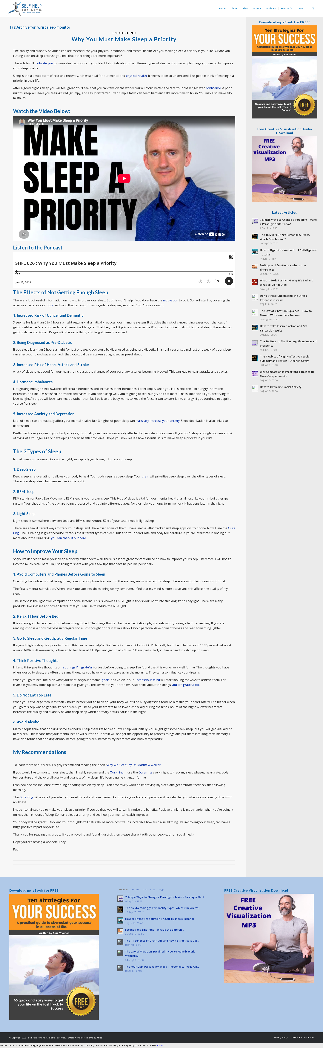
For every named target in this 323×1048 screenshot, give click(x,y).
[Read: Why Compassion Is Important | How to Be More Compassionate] (255, 373)
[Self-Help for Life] (24, 8)
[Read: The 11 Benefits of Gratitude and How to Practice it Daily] (120, 942)
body (50, 305)
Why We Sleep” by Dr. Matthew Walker (134, 765)
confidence (213, 88)
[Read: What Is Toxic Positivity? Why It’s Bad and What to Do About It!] (255, 282)
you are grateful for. (186, 685)
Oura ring (117, 772)
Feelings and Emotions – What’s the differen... (154, 929)
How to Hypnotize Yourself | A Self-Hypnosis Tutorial (159, 919)
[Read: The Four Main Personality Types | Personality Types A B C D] (120, 968)
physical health (136, 76)
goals (105, 680)
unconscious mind (147, 680)
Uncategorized (124, 33)
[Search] (312, 8)
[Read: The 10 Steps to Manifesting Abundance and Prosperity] (255, 343)
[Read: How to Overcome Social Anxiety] (255, 388)
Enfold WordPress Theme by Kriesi (85, 1037)
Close (160, 1045)
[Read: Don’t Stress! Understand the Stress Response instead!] (255, 297)
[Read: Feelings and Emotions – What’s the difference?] (255, 266)
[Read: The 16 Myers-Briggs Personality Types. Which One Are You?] (255, 236)
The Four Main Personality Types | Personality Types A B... (162, 966)
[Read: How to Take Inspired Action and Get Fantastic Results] (255, 327)
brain (145, 476)
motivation (170, 300)
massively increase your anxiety (158, 421)
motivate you (44, 63)
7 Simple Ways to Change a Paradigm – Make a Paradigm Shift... (165, 897)
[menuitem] (222, 8)
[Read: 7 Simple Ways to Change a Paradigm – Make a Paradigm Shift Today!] (255, 221)
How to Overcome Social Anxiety (280, 387)
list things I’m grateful (77, 667)
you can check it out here (68, 538)
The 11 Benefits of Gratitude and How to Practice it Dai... (162, 940)
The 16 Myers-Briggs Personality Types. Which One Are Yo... (162, 908)
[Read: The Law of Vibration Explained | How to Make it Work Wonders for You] (255, 312)
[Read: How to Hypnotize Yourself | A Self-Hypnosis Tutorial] (255, 251)
